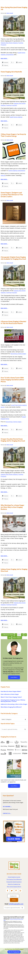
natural (3, 175)
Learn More (14, 677)
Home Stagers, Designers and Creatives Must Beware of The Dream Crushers (12, 194)
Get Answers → (7, 806)
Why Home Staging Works (14, 886)
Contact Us (13, 896)
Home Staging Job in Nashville (11, 72)
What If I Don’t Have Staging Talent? (11, 697)
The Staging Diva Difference (14, 879)
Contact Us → (7, 813)
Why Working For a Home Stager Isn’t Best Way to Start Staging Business (12, 507)
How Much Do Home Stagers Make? (11, 691)
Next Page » (17, 638)
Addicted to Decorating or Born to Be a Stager (14, 704)
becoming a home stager (18, 353)
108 (10, 638)
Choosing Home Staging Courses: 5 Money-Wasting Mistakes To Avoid (13, 700)
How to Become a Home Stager (10, 694)
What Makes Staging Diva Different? (11, 707)
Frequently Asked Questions (14, 882)
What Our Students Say (14, 884)
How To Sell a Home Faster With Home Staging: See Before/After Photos (12, 380)
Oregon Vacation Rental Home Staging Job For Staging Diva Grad (13, 440)
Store (14, 899)
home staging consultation (16, 170)
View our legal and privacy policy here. (13, 919)
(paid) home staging (16, 117)
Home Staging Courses (14, 877)
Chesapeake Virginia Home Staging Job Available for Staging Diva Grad (13, 258)
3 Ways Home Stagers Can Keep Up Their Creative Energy (13, 135)
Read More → (4, 58)
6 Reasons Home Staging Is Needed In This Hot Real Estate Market (13, 322)
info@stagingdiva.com (16, 904)
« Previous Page (7, 635)
